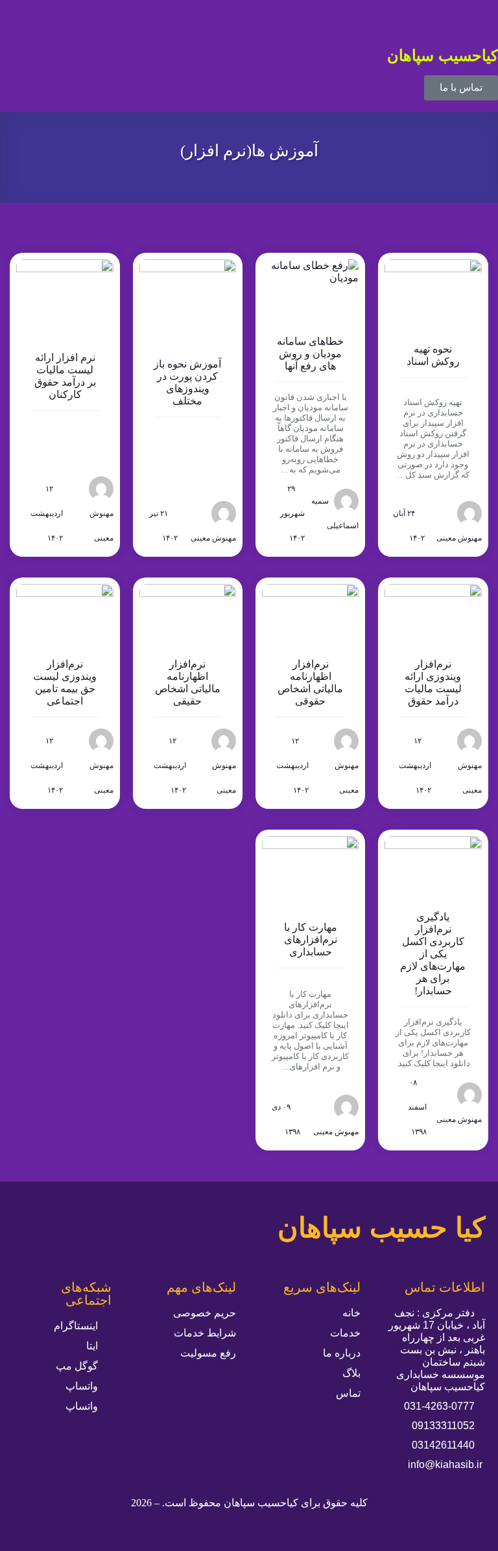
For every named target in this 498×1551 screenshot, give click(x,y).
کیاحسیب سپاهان (442, 55)
